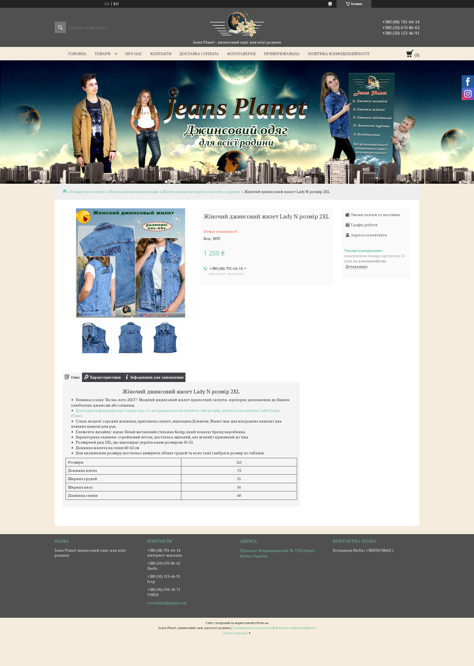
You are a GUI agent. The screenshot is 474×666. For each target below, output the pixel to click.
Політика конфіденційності (338, 53)
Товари (103, 53)
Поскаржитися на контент (252, 628)
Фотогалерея (241, 53)
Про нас (133, 53)
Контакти (160, 53)
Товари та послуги (87, 191)
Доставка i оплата (199, 53)
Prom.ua (262, 623)
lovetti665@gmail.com (167, 602)
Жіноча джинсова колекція (134, 191)
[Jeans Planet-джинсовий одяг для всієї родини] (237, 23)
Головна (77, 53)
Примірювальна (282, 53)
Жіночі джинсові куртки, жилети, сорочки (201, 191)
